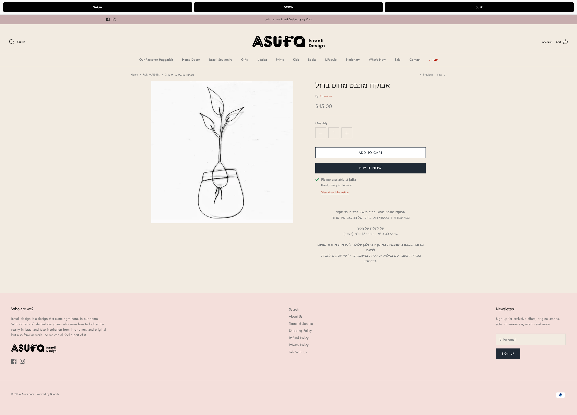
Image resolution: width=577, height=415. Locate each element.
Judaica (262, 59)
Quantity (321, 123)
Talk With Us (298, 352)
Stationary (353, 59)
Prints (280, 59)
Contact (415, 59)
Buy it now (370, 168)
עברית (433, 59)
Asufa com (28, 394)
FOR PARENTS (151, 75)
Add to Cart (370, 152)
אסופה (288, 7)
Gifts (244, 59)
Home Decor (191, 59)
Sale (398, 59)
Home (134, 75)
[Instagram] (114, 19)
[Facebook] (108, 19)
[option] (222, 152)
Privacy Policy (299, 344)
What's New (377, 59)
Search (294, 309)
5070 (479, 7)
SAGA (97, 7)
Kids (296, 59)
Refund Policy (299, 337)
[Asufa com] (288, 42)
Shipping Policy (300, 330)
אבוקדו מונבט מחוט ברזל (179, 75)
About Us (295, 316)
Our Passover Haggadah (156, 59)
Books (312, 59)
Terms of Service (301, 323)
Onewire (326, 96)
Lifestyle (331, 59)
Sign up (508, 353)
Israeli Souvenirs (220, 59)
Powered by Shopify (47, 394)
